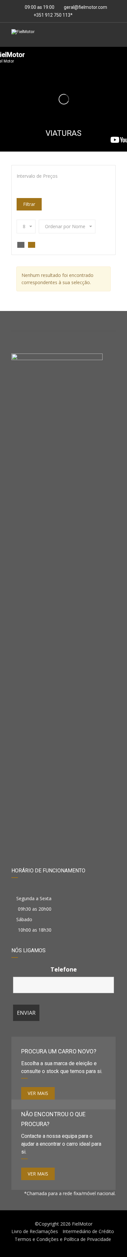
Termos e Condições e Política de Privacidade (63, 1239)
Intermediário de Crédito (88, 1231)
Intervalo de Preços (37, 176)
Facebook (28, 321)
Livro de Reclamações (34, 1231)
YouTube (98, 321)
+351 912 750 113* (53, 15)
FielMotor (82, 1224)
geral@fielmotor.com (85, 7)
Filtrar (29, 204)
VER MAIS (38, 1093)
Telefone (63, 969)
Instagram (63, 321)
